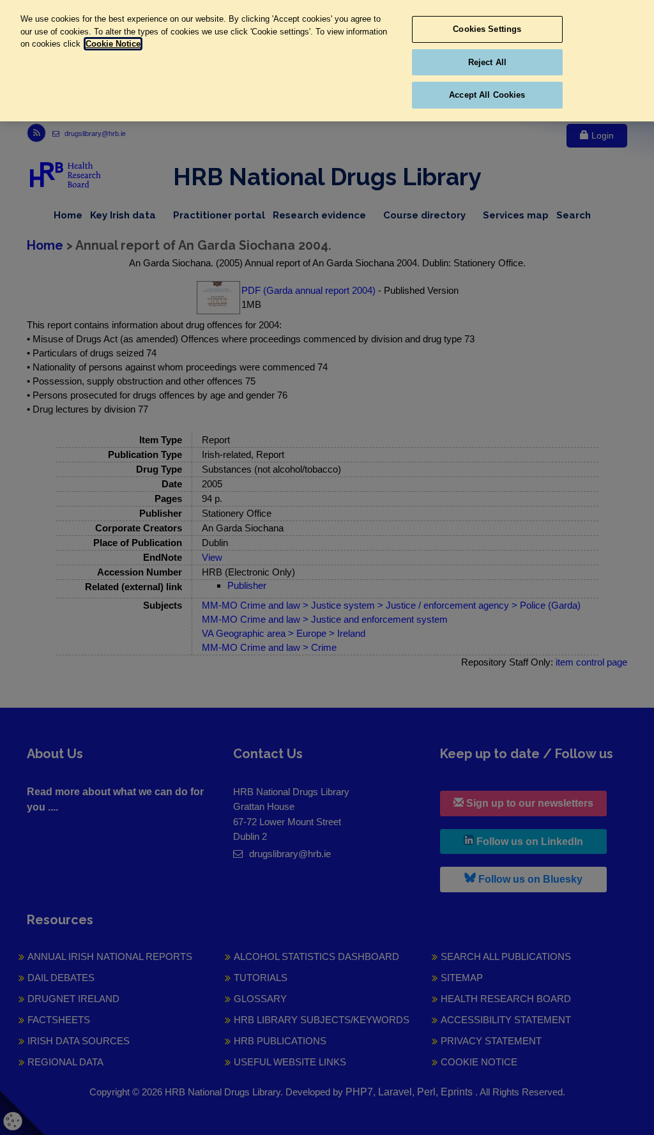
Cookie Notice (113, 44)
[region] (327, 60)
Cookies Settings (487, 29)
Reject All (487, 62)
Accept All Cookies (487, 95)
